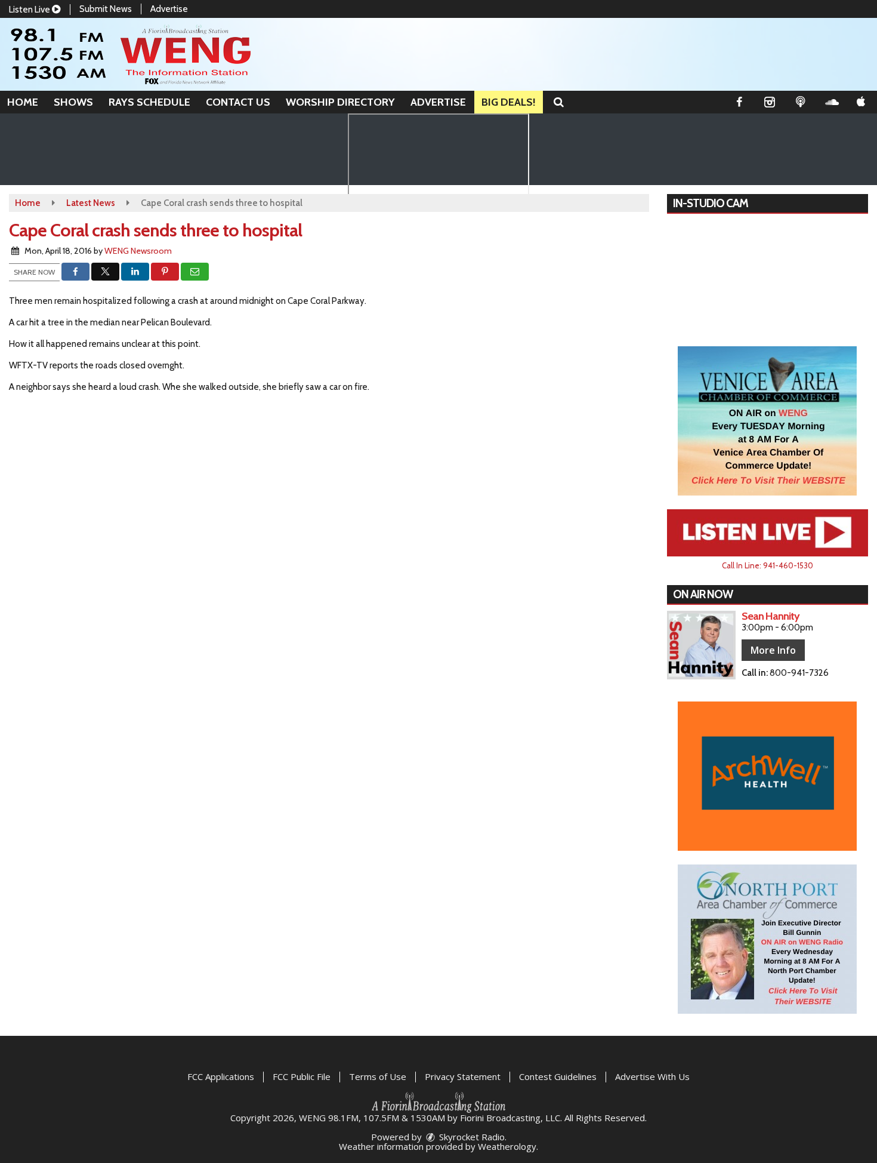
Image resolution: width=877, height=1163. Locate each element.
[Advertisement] (767, 421)
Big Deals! (508, 102)
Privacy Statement (463, 1076)
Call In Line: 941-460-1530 (767, 565)
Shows (73, 102)
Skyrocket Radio (471, 1137)
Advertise (169, 9)
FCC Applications (220, 1076)
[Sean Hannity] (701, 645)
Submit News (105, 9)
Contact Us (238, 102)
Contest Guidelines (558, 1076)
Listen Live (30, 9)
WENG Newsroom (138, 250)
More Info (773, 650)
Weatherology (507, 1146)
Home (22, 102)
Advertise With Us (652, 1076)
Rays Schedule (149, 102)
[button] (558, 102)
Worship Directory (340, 102)
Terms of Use (377, 1076)
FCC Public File (302, 1076)
